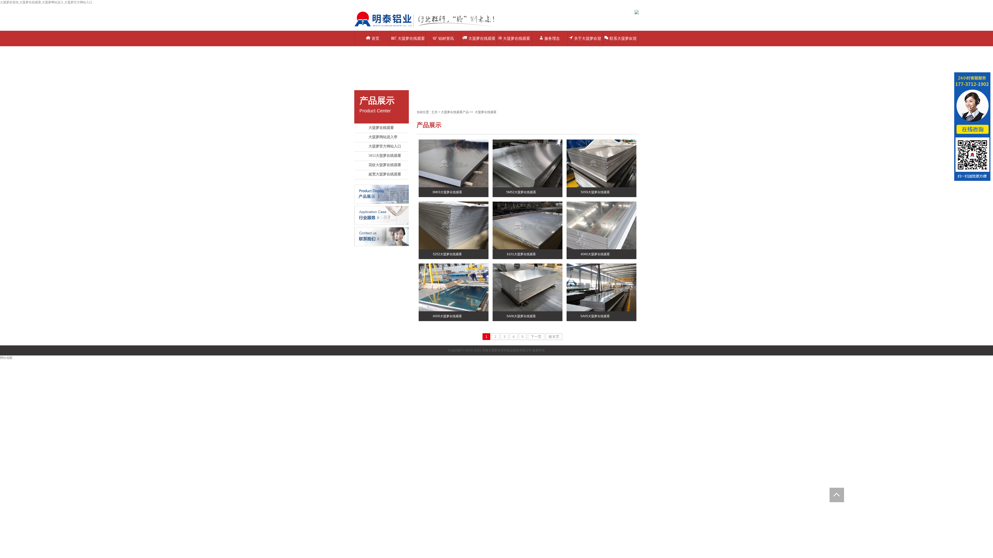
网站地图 (6, 358)
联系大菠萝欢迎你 (623, 41)
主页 (434, 112)
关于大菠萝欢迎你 (587, 41)
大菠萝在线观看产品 (411, 41)
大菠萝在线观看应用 (481, 41)
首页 (375, 38)
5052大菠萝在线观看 (384, 156)
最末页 (553, 337)
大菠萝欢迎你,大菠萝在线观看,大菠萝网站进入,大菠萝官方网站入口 (46, 2)
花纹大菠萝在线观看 (384, 165)
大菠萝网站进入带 (382, 137)
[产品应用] (381, 215)
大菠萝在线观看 (381, 128)
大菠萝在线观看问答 (516, 41)
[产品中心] (381, 194)
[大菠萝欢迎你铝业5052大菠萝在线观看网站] (428, 27)
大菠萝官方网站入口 (384, 146)
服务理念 (552, 38)
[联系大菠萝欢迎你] (381, 236)
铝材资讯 (446, 38)
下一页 (536, 337)
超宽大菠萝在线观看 (384, 174)
